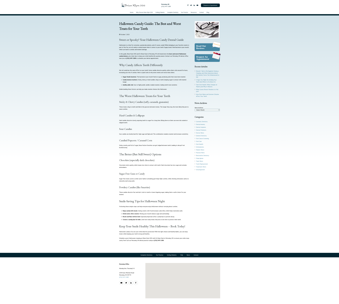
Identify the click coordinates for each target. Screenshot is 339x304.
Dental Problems (201, 130)
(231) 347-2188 (124, 277)
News (188, 255)
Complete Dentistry (146, 255)
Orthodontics (200, 147)
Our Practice (159, 255)
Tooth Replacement (202, 164)
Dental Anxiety (200, 124)
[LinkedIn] (194, 5)
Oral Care (199, 141)
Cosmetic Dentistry (201, 121)
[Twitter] (191, 5)
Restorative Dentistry (202, 155)
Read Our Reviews (201, 47)
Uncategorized (200, 169)
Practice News (200, 153)
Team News (199, 161)
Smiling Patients (172, 255)
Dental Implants (201, 127)
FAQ (181, 255)
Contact (196, 255)
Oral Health (199, 144)
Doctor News (200, 133)
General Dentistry (201, 136)
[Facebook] (187, 5)
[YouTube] (197, 5)
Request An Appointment (202, 58)
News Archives (199, 108)
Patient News (200, 150)
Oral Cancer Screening (202, 138)
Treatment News (201, 167)
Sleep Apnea (199, 158)
